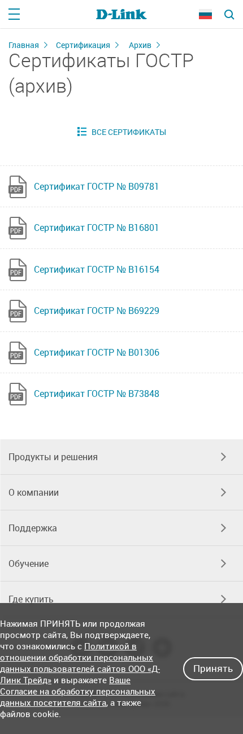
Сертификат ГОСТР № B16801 (96, 227)
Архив (140, 45)
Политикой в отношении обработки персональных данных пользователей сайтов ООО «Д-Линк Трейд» (80, 662)
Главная (23, 45)
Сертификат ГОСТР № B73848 (96, 393)
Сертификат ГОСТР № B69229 (96, 310)
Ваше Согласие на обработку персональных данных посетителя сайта (77, 691)
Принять (213, 668)
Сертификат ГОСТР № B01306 (96, 352)
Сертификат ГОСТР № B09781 (96, 186)
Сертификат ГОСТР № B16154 (96, 269)
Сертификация (83, 45)
